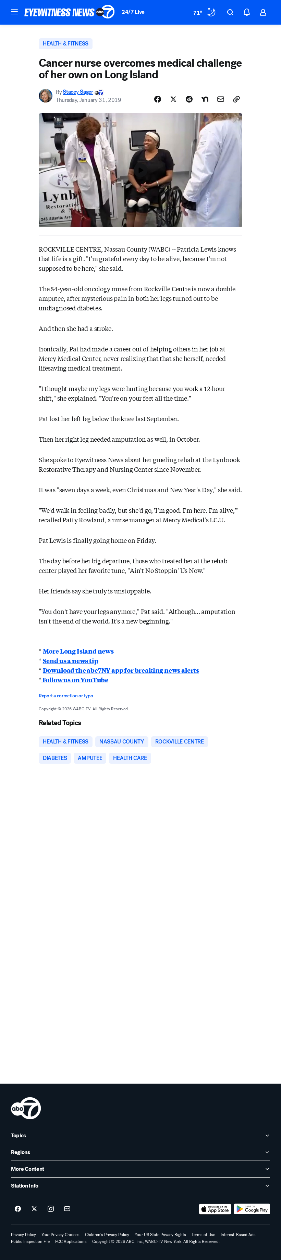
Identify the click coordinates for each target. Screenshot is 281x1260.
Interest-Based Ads (238, 1235)
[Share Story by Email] (221, 99)
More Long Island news (78, 650)
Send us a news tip (70, 660)
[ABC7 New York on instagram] (51, 1209)
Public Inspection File (30, 1241)
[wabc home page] (26, 1108)
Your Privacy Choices (60, 1235)
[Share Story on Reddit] (189, 99)
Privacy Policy (23, 1235)
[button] (14, 11)
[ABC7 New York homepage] (69, 12)
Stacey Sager (78, 92)
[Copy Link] (236, 99)
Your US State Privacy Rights (160, 1235)
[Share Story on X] (173, 99)
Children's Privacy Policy (107, 1235)
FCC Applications (71, 1241)
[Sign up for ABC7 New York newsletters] (67, 1209)
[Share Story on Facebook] (157, 99)
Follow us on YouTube (74, 679)
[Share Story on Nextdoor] (205, 99)
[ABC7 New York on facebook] (18, 1209)
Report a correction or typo (66, 696)
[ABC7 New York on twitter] (34, 1209)
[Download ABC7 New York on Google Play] (252, 1209)
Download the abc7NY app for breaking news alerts (121, 670)
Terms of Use (203, 1235)
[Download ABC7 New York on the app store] (215, 1209)
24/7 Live (133, 11)
